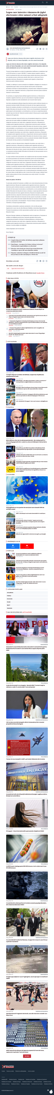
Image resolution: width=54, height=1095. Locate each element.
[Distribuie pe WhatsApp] (43, 49)
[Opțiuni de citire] (51, 1092)
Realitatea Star (21, 1079)
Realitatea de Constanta (6, 1081)
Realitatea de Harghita (25, 1084)
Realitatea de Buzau (6, 1084)
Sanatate (11, 325)
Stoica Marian (44, 683)
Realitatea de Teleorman (27, 1081)
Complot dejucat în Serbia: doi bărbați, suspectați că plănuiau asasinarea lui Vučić (27, 241)
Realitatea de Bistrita (48, 1084)
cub (8, 268)
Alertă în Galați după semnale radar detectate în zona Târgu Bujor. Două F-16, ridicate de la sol (31, 582)
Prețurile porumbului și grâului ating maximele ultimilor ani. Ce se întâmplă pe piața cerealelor (31, 527)
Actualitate (16, 7)
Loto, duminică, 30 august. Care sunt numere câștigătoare (32, 401)
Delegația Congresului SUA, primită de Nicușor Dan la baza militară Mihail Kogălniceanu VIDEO (31, 462)
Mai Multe (27, 1056)
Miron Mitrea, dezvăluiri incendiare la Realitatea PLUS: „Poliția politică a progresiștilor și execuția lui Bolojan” (30, 448)
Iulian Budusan (44, 644)
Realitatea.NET (4, 1079)
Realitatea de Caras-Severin (37, 1084)
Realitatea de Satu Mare (30, 1079)
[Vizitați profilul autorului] (7, 48)
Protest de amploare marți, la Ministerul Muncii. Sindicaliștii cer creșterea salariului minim (29, 554)
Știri (12, 7)
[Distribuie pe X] (46, 49)
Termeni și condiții (10, 1071)
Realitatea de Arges (17, 1081)
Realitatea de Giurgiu (38, 1081)
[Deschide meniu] (46, 2)
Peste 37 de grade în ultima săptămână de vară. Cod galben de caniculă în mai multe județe (30, 575)
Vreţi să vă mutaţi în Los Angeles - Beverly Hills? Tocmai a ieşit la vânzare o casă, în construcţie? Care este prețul (25, 686)
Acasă (9, 7)
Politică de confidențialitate (20, 1071)
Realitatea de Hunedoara (22, 48)
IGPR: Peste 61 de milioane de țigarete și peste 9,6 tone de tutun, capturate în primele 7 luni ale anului (25, 1051)
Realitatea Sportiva (13, 1079)
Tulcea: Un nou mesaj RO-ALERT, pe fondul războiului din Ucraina (25, 759)
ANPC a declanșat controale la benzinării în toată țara (30, 513)
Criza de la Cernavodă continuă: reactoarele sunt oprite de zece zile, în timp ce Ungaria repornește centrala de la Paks (28, 316)
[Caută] (42, 2)
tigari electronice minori (17, 268)
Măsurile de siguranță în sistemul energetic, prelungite (31, 534)
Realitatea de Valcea (15, 1084)
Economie (8, 313)
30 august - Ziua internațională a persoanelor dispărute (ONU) (25, 831)
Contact (3, 1071)
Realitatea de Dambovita (42, 1079)
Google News (40, 273)
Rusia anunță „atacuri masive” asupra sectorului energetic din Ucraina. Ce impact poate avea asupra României (30, 522)
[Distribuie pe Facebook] (40, 49)
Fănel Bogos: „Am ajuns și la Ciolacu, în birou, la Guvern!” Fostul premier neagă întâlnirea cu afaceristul (27, 245)
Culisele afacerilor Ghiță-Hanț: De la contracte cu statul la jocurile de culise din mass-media (32, 455)
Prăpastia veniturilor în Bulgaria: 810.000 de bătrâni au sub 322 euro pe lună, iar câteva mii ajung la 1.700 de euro (28, 253)
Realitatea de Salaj (47, 1081)
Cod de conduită (31, 1071)
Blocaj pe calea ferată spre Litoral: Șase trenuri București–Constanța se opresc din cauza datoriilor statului (27, 249)
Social (10, 330)
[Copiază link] (37, 49)
